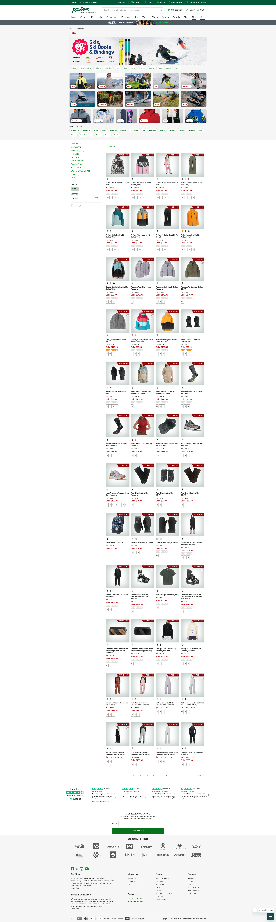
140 (107, 197)
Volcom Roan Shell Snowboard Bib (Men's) (117, 596)
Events (190, 881)
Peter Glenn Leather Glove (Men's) (165, 494)
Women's (77, 151)
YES (74, 189)
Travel (145, 17)
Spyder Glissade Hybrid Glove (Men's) (116, 392)
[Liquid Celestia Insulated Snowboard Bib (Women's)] (142, 734)
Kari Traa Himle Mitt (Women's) (142, 542)
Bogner (162, 130)
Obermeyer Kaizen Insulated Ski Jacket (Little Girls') (142, 340)
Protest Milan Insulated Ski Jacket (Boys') (140, 236)
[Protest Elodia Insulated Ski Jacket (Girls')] (117, 217)
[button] (138, 51)
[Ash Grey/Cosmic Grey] (107, 489)
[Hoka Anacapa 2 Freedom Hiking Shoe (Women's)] (117, 475)
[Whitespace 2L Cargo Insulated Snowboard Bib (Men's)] (192, 524)
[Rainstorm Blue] (107, 231)
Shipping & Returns (162, 878)
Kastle (118, 68)
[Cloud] (132, 748)
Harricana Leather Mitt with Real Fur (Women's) (167, 444)
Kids (93, 17)
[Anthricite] (182, 387)
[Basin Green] (182, 283)
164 (114, 197)
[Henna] (107, 699)
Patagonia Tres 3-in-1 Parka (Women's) (141, 288)
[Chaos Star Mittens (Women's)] (167, 524)
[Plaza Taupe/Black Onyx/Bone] (182, 538)
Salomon (73, 135)
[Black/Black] (107, 591)
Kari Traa (107, 135)
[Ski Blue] (135, 335)
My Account (132, 878)
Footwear (125, 17)
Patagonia (191, 130)
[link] (138, 22)
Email (115, 823)
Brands (176, 17)
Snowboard (112, 17)
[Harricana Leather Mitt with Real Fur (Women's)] (167, 425)
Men (73, 17)
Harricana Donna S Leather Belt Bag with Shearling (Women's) (142, 650)
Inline (75, 174)
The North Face (134, 130)
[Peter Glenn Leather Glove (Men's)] (167, 475)
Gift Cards (159, 881)
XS (107, 302)
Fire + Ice (123, 130)
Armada (168, 68)
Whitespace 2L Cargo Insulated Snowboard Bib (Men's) (192, 543)
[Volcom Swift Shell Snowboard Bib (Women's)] (117, 685)
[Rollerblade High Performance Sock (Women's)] (117, 425)
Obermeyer (86, 130)
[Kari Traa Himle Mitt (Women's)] (142, 524)
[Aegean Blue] (132, 335)
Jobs (189, 884)
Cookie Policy (160, 896)
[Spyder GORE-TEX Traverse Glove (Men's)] (192, 321)
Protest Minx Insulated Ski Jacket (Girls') (117, 184)
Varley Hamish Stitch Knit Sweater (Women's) (165, 392)
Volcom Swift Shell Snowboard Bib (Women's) (117, 704)
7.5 (113, 505)
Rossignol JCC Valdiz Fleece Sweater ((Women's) (191, 650)
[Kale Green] (185, 231)
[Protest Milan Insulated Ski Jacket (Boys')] (142, 217)
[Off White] (135, 538)
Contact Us (192, 893)
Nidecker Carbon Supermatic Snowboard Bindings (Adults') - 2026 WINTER (192, 597)
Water (155, 17)
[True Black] (107, 179)
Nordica (116, 135)
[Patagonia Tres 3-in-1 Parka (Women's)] (142, 269)
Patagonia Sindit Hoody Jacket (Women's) (167, 288)
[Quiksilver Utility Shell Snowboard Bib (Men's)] (192, 734)
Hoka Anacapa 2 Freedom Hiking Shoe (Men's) (192, 444)
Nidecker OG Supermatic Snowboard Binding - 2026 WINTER (140, 597)
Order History (132, 881)
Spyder (96, 130)
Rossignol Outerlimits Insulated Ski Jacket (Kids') (167, 340)
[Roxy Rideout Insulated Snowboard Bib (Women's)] (142, 685)
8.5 (120, 505)
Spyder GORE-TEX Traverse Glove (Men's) (190, 340)
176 (118, 197)
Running (76, 164)
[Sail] (110, 283)
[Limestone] (114, 748)
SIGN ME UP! (138, 830)
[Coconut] (135, 699)
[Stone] (114, 591)
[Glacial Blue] (157, 179)
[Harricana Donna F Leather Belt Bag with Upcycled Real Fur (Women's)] (117, 630)
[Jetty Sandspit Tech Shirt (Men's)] (167, 576)
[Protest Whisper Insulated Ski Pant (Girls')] (192, 165)
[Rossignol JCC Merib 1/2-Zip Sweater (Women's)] (167, 630)
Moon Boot (83, 135)
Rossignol (142, 68)
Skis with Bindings (85, 68)
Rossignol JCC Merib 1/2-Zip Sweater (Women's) (166, 650)
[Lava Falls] (132, 439)
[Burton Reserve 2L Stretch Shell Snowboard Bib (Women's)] (167, 734)
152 (111, 197)
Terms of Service (162, 899)
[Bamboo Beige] (192, 179)
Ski (100, 17)
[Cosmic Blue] (160, 645)
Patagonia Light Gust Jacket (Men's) (116, 340)
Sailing (75, 178)
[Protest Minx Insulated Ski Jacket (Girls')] (117, 165)
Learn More (75, 888)
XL (113, 302)
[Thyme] (182, 179)
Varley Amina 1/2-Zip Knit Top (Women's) (141, 444)
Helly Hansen (75, 130)
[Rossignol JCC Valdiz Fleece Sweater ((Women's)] (192, 630)
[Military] (110, 591)
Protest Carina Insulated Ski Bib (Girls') (167, 184)
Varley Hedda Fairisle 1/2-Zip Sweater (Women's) (141, 392)
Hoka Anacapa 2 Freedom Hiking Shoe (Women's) (117, 494)
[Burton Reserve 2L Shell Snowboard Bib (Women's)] (167, 685)
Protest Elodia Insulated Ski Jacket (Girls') (115, 236)
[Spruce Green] (114, 699)
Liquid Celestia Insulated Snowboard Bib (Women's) (140, 753)
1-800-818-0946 (136, 898)
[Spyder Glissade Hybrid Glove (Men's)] (117, 373)
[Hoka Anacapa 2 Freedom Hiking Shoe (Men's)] (192, 425)
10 (160, 354)
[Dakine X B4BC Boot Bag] (117, 524)
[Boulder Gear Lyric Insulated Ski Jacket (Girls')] (117, 269)
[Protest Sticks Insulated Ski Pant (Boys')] (167, 217)
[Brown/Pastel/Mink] (107, 645)
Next (200, 775)
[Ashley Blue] (132, 387)
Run (136, 17)
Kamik (200, 130)
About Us (191, 878)
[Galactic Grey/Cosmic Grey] (182, 439)
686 (144, 130)
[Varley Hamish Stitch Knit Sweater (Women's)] (167, 373)
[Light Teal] (160, 748)
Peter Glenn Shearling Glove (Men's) (190, 494)
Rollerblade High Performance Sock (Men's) (191, 392)
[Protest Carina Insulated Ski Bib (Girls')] (167, 165)
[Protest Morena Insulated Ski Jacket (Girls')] (142, 165)
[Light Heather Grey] (160, 538)
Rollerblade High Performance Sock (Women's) (116, 444)
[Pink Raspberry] (114, 283)
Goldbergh (113, 130)
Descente (182, 130)
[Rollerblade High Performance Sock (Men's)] (192, 373)
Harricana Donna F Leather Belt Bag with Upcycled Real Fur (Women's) (117, 651)
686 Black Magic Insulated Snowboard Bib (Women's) (115, 753)
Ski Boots (98, 68)
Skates (165, 17)
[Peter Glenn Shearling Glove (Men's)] (192, 475)
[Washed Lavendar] (157, 699)
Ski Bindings (108, 68)
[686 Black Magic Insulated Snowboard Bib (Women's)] (117, 734)
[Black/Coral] (107, 439)
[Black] (182, 335)
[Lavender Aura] (110, 699)
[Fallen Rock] (185, 748)
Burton (104, 130)
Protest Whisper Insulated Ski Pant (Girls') (191, 184)
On (91, 135)
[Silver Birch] (157, 387)
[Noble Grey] (107, 335)
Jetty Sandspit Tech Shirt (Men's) (167, 595)
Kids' (75, 154)
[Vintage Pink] (132, 179)
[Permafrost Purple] (132, 283)
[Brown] (182, 489)
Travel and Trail (79, 168)
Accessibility (160, 884)
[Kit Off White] (185, 179)
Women (83, 17)
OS (157, 555)
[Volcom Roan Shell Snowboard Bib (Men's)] (117, 576)
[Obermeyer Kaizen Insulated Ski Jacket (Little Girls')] (142, 321)
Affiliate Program (193, 890)
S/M (157, 455)
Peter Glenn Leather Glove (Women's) (140, 494)
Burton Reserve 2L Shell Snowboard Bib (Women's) (165, 704)
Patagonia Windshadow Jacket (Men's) (192, 288)
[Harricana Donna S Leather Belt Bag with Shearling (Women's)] (142, 630)
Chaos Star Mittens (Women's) (167, 542)
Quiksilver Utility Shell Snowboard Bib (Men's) (192, 753)
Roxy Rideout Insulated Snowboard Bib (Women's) (140, 704)
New (194, 17)
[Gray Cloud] (182, 699)
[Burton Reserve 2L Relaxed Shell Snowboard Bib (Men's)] (192, 685)
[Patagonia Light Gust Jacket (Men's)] (117, 321)
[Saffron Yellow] (157, 335)
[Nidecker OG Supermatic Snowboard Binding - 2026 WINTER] (142, 576)
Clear (96, 198)
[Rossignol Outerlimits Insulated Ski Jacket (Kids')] (167, 321)
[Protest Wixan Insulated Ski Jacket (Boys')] (192, 217)
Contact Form (140, 901)
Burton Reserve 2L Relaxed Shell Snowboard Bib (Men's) (192, 704)
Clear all (74, 194)
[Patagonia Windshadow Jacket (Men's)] (192, 269)
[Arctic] (182, 645)
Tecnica (160, 68)
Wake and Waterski (80, 171)
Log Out (130, 884)
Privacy (158, 890)
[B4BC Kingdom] (107, 538)
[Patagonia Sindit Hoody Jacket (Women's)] (167, 269)
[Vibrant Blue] (189, 231)
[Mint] (132, 591)
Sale (202, 17)
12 (163, 354)
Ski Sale (73, 68)
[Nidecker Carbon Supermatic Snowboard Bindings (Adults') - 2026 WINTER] (192, 576)
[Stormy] (185, 335)
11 (160, 505)
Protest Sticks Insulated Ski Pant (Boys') (167, 236)
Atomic (133, 68)
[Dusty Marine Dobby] (110, 748)
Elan (125, 68)
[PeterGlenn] (83, 10)
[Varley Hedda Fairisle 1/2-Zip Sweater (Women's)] (142, 373)
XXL (182, 302)
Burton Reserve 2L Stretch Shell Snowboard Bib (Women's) (167, 753)
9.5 (123, 505)
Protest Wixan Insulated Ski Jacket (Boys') (190, 236)
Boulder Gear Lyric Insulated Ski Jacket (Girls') (117, 288)
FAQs (158, 887)
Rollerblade (152, 130)
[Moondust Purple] (160, 699)
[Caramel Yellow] (132, 231)
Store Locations (193, 887)
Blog (186, 17)
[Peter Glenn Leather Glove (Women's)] (142, 475)
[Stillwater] (107, 283)
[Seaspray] (139, 699)
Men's (76, 147)
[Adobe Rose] (132, 699)
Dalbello (151, 68)
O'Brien (98, 135)
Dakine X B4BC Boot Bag (114, 542)
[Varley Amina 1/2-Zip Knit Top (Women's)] (142, 425)
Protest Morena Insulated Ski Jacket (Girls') (141, 184)
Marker (177, 68)
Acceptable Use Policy (164, 893)
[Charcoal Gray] (157, 591)
